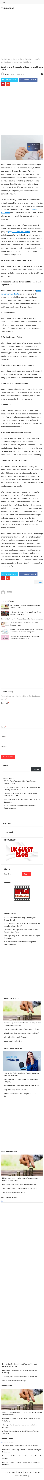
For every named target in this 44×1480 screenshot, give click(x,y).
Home (15, 59)
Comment (5, 703)
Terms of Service (10, 1472)
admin (7, 74)
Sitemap (37, 1472)
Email (3, 737)
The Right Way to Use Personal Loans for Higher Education (22, 619)
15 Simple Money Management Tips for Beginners (20, 1446)
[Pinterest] (3, 84)
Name (3, 727)
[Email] (8, 84)
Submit (20, 1472)
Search (5, 765)
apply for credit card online (19, 232)
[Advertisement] (22, 35)
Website (4, 746)
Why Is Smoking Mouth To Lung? (15, 1037)
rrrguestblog (7, 8)
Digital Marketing (26, 59)
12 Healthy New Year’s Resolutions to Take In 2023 (22, 1086)
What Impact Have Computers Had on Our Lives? (21, 1033)
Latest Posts (28, 1472)
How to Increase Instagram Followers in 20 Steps (21, 1029)
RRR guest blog (24, 1476)
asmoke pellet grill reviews (13, 1041)
